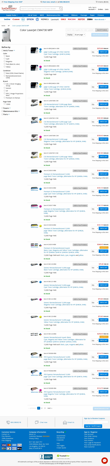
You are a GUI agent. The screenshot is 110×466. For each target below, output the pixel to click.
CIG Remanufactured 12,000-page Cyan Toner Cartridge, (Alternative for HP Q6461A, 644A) (61, 123)
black (62, 255)
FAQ (58, 443)
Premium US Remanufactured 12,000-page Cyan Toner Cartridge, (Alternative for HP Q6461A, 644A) (65, 193)
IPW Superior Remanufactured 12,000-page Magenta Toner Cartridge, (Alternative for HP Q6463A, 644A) (64, 394)
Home (3, 26)
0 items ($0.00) (103, 2)
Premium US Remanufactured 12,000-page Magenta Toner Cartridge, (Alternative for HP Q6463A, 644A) (64, 211)
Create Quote (61, 448)
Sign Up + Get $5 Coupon (93, 426)
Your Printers (88, 440)
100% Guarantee (7, 438)
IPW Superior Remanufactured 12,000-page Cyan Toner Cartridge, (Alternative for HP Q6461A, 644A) (65, 375)
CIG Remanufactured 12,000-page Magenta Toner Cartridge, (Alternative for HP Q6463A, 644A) (65, 140)
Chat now (46, 2)
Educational (61, 438)
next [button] (49, 408)
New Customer (89, 447)
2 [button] (41, 408)
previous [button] (33, 408)
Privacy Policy (34, 438)
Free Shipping (6, 440)
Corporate (60, 440)
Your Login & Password (92, 443)
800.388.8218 (64, 2)
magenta (72, 255)
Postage (84, 15)
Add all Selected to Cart (100, 35)
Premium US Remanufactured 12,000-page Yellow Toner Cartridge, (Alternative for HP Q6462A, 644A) (64, 230)
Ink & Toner (32, 15)
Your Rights (61, 446)
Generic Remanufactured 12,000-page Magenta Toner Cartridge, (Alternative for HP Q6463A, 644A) (65, 304)
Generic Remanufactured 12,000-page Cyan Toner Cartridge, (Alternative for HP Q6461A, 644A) (63, 286)
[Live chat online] (104, 460)
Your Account (88, 434)
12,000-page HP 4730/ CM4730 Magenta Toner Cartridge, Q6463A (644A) (58, 70)
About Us (32, 434)
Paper (92, 15)
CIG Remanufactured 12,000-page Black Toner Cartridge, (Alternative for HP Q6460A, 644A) (61, 105)
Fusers (65, 15)
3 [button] (44, 408)
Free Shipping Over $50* (13, 2)
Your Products (89, 438)
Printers (101, 15)
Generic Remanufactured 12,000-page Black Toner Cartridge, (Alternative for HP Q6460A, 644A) (64, 269)
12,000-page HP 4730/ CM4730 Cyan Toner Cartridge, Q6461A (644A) (57, 53)
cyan (66, 255)
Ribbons (74, 15)
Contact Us (5, 434)
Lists (106, 9)
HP (9, 26)
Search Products (102, 30)
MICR (42, 15)
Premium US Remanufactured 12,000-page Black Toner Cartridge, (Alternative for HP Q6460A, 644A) (65, 175)
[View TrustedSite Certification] (63, 457)
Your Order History (90, 436)
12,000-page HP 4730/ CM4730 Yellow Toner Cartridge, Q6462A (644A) (57, 88)
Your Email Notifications (92, 445)
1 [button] (38, 408)
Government (61, 436)
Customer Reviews (36, 436)
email (53, 2)
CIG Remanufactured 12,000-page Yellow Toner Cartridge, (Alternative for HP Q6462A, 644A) (61, 158)
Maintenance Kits (53, 15)
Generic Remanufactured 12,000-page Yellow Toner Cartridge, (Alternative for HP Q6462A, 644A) (64, 321)
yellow (81, 255)
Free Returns (6, 436)
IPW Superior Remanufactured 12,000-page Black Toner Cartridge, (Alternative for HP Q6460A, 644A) (65, 358)
